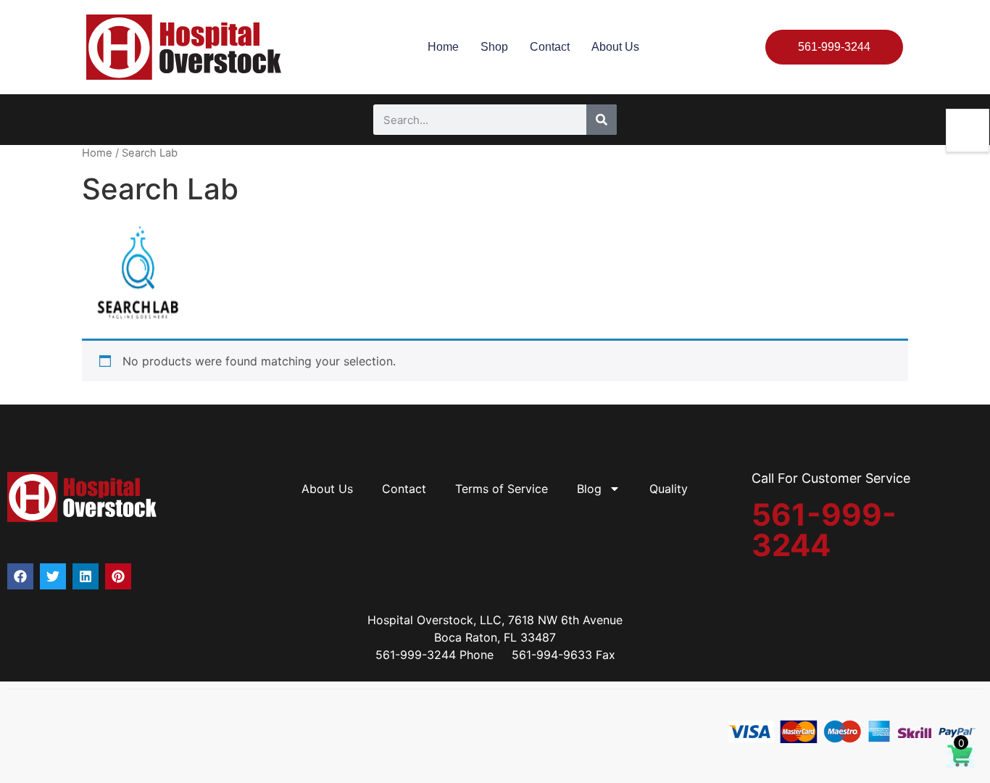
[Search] (601, 119)
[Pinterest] (118, 576)
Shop (494, 47)
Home (443, 47)
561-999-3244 (824, 529)
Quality (668, 488)
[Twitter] (53, 576)
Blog (589, 488)
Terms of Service (501, 488)
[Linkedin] (85, 576)
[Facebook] (20, 576)
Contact (550, 47)
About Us (615, 47)
